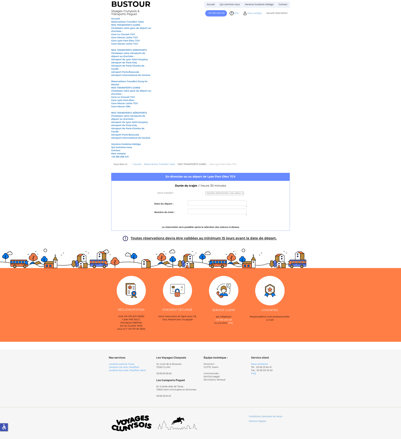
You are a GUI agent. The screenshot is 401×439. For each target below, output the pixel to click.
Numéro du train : (164, 212)
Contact (115, 150)
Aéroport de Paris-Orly (124, 63)
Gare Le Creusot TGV (123, 34)
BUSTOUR (130, 5)
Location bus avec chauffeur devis (127, 370)
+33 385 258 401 (120, 157)
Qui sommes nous (121, 147)
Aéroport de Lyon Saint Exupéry (129, 60)
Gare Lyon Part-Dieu (122, 100)
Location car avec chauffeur (124, 367)
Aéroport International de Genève (130, 75)
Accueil (115, 19)
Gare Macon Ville (120, 107)
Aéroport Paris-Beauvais (125, 72)
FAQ (230, 323)
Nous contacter (259, 364)
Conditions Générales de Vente (265, 416)
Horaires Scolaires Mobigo (126, 144)
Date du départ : (163, 204)
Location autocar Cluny (121, 364)
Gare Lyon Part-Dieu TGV (125, 41)
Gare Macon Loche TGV (124, 38)
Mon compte (118, 154)
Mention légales (257, 421)
